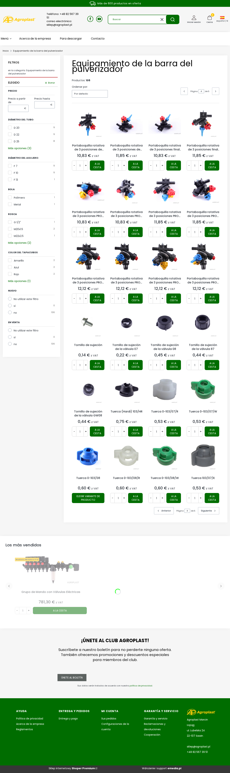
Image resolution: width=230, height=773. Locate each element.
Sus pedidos (108, 718)
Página (194, 91)
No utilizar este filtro (26, 299)
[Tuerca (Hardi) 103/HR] (126, 392)
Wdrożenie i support (161, 768)
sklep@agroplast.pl (198, 746)
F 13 (16, 180)
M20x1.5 (18, 229)
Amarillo (19, 260)
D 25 (16, 141)
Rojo (16, 274)
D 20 (16, 128)
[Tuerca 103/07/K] (203, 458)
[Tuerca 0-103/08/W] (164, 458)
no (15, 313)
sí (15, 306)
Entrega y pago (68, 718)
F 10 (16, 173)
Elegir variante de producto (88, 498)
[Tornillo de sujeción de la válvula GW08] (88, 392)
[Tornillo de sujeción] (88, 325)
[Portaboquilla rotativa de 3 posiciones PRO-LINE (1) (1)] (203, 259)
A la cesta (97, 165)
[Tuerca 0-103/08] (88, 458)
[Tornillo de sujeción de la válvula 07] (126, 325)
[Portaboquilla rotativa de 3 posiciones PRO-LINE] (88, 192)
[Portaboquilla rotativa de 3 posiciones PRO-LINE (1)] (126, 259)
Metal (17, 204)
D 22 (16, 134)
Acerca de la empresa (30, 724)
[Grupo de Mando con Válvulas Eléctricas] (51, 572)
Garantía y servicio (155, 718)
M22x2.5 (19, 236)
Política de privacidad (29, 718)
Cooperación (152, 735)
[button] (172, 19)
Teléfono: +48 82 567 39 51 (63, 15)
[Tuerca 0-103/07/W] (203, 392)
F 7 (15, 166)
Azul (16, 267)
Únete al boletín (72, 677)
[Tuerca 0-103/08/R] (126, 458)
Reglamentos (24, 729)
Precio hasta (42, 98)
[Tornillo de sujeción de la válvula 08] (164, 325)
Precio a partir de (17, 100)
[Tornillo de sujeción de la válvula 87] (203, 325)
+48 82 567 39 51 (197, 752)
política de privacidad (141, 685)
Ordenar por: (80, 87)
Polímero (19, 197)
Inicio (6, 50)
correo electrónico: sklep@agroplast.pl (59, 23)
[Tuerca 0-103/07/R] (164, 392)
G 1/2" (17, 222)
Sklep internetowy (72, 768)
